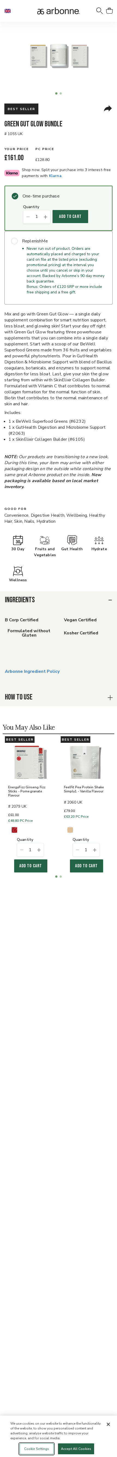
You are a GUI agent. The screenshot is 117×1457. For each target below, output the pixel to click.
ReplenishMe (35, 241)
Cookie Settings (36, 1449)
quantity (31, 207)
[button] (9, 11)
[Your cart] (109, 11)
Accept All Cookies (76, 1449)
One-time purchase (41, 196)
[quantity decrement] (27, 216)
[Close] (108, 1424)
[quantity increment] (45, 216)
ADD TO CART (70, 216)
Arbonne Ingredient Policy (32, 671)
